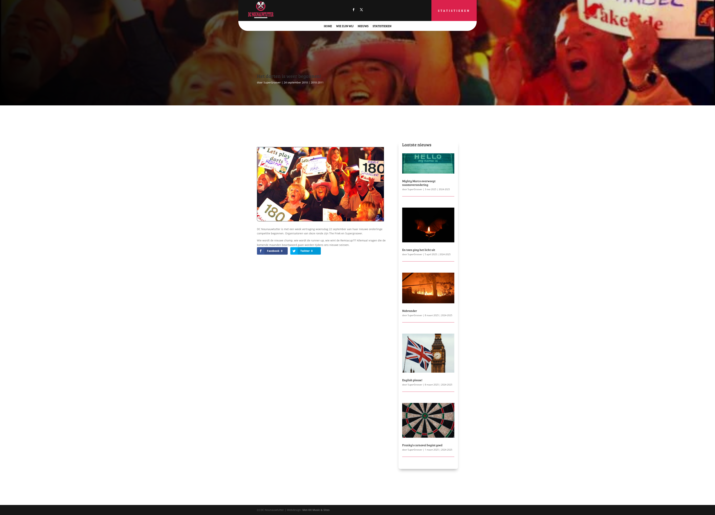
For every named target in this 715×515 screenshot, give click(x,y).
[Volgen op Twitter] (361, 10)
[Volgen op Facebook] (354, 10)
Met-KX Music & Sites (316, 510)
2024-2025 (444, 189)
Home (328, 26)
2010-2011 (317, 82)
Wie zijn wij (345, 26)
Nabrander (409, 311)
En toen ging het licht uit (418, 250)
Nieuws (363, 26)
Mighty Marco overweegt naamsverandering (419, 182)
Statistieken (454, 10)
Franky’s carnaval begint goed (422, 445)
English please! (412, 380)
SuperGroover (272, 82)
